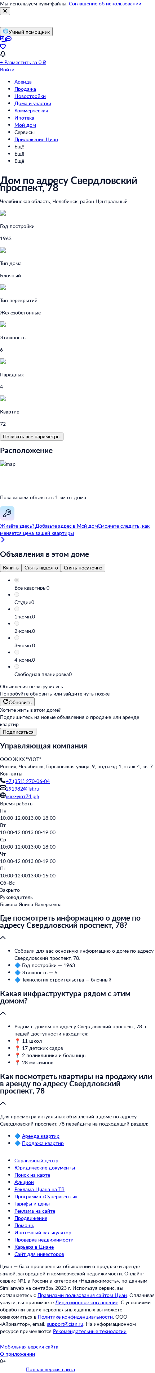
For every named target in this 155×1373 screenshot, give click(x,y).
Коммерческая (31, 110)
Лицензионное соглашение (86, 1302)
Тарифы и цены (32, 1203)
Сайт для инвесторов (39, 1254)
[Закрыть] (5, 11)
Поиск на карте (32, 1174)
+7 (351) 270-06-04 (28, 781)
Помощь (24, 1225)
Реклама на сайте (34, 1210)
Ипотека (24, 117)
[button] (84, 587)
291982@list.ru (22, 788)
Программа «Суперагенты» (45, 1196)
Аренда (23, 81)
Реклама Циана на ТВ (39, 1189)
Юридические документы (44, 1167)
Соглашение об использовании (105, 3)
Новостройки (30, 96)
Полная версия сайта (50, 1369)
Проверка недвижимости (44, 1239)
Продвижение (30, 1218)
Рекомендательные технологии (90, 1331)
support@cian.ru (65, 1323)
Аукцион (24, 1182)
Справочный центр (36, 1160)
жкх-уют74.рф (22, 796)
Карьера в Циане (34, 1246)
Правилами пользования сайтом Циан (82, 1295)
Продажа (25, 88)
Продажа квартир (43, 1143)
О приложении (17, 1353)
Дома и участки (32, 103)
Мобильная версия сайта (29, 1346)
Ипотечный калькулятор (42, 1232)
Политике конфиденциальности (75, 1316)
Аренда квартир (40, 1135)
